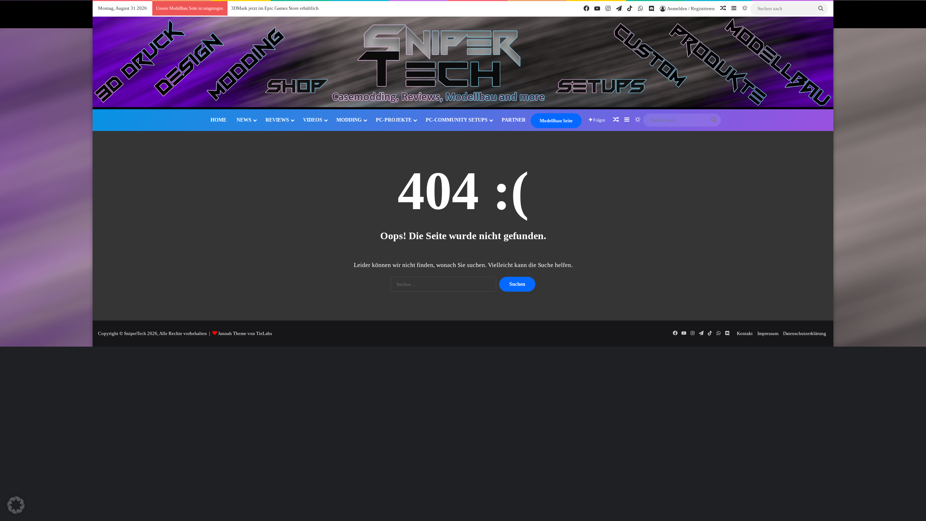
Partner (514, 120)
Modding (349, 120)
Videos (312, 120)
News (244, 120)
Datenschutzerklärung (804, 333)
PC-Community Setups (457, 120)
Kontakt (745, 333)
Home (218, 120)
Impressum (767, 333)
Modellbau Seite (556, 120)
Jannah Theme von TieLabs (245, 333)
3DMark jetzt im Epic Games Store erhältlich (275, 8)
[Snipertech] (463, 63)
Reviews (277, 120)
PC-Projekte (394, 120)
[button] (16, 505)
